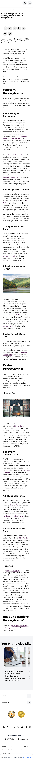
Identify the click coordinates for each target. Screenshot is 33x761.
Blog (9, 39)
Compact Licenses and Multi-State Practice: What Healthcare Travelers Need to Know (15, 676)
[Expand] (29, 696)
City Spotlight (18, 39)
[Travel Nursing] (18, 727)
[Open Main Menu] (30, 3)
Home (3, 39)
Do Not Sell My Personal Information (13, 750)
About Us (5, 702)
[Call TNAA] (25, 3)
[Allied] (4, 727)
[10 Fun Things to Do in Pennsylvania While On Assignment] (19, 29)
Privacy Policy (6, 753)
